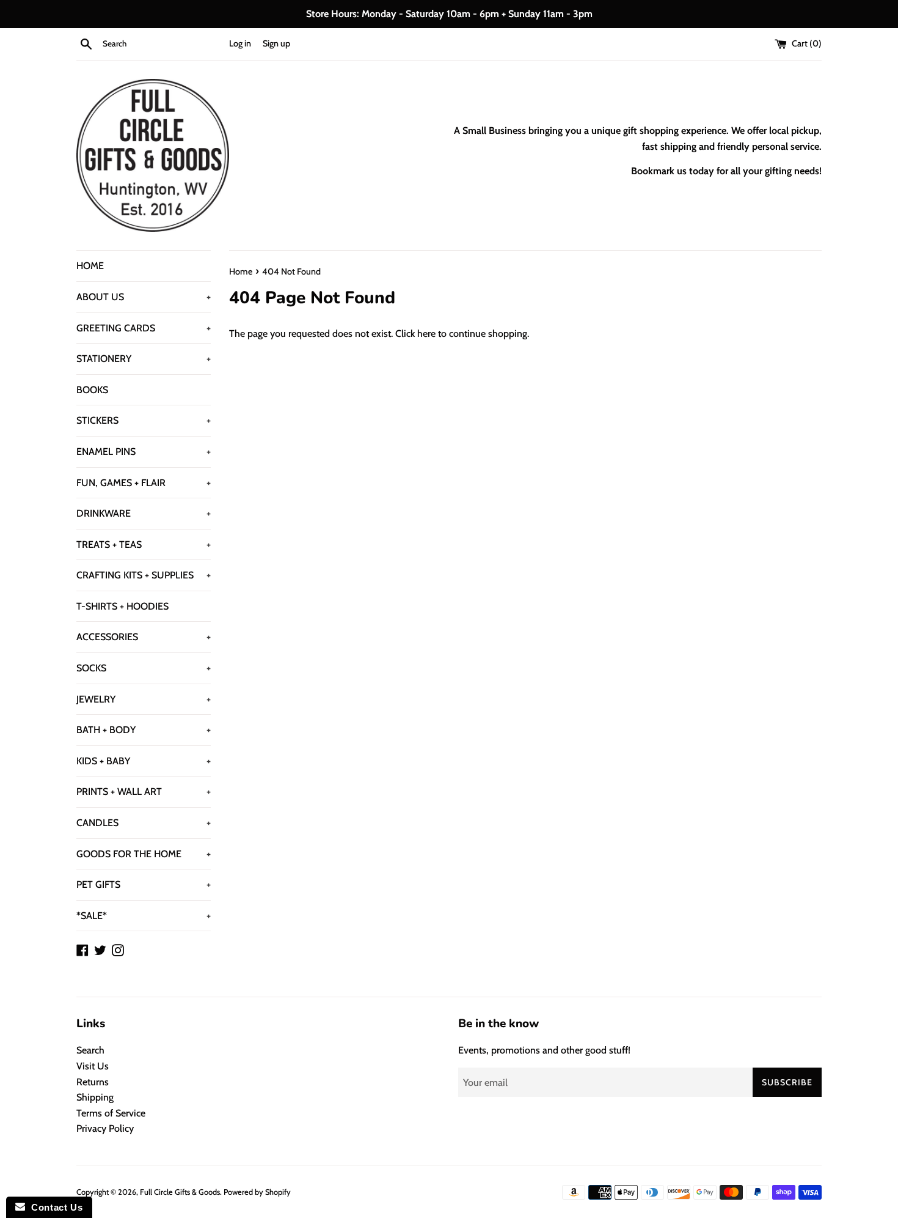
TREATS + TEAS (143, 544)
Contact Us (53, 1207)
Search (90, 1050)
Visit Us (92, 1066)
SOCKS (143, 668)
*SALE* (143, 915)
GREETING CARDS (143, 328)
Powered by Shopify (257, 1192)
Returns (92, 1082)
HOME (90, 265)
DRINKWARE (143, 513)
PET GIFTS (143, 884)
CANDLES (143, 823)
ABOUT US (143, 297)
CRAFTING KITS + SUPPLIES (143, 575)
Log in (240, 43)
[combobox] (163, 44)
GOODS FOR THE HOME (143, 854)
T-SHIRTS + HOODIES (122, 606)
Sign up (276, 43)
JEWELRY (143, 699)
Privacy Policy (105, 1128)
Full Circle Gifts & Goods (180, 1192)
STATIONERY (143, 358)
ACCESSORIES (143, 637)
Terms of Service (110, 1113)
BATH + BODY (143, 730)
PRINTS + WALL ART (143, 791)
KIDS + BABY (143, 761)
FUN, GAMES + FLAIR (143, 483)
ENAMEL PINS (143, 451)
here (426, 333)
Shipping (95, 1097)
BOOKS (92, 390)
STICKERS (143, 420)
